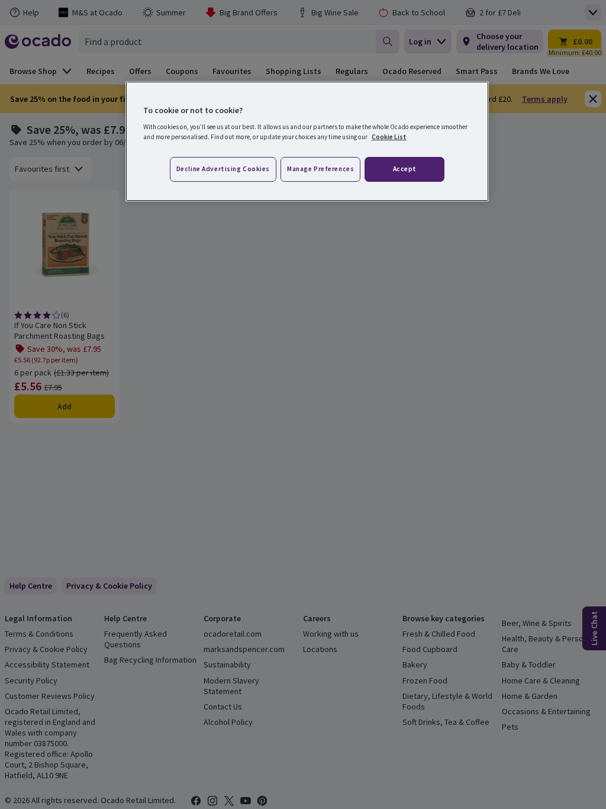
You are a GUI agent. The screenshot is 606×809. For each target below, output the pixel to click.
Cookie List (389, 137)
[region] (307, 141)
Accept (405, 169)
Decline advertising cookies (223, 169)
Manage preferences (320, 169)
